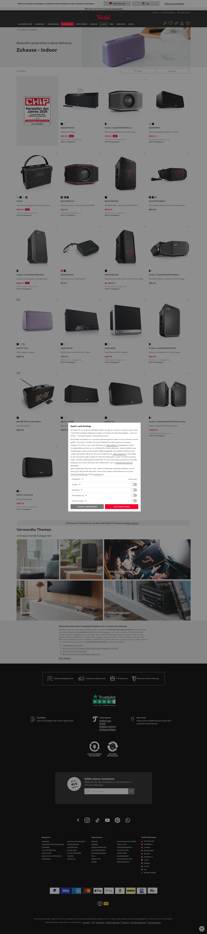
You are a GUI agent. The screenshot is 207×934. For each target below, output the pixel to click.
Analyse (75, 484)
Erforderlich (76, 479)
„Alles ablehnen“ (112, 445)
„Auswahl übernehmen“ (124, 462)
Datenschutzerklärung (79, 474)
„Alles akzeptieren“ (120, 454)
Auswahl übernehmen (87, 507)
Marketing (75, 490)
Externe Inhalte (77, 501)
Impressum (98, 474)
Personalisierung (78, 495)
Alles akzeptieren (122, 507)
